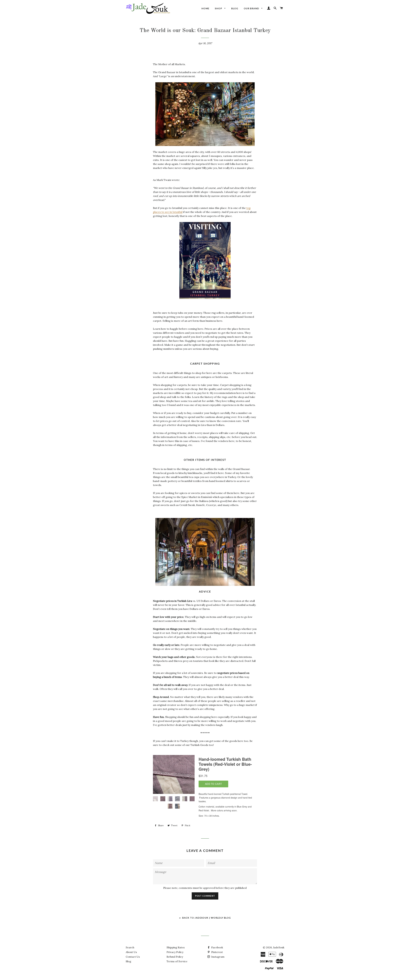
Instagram (217, 956)
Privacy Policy (175, 952)
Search (130, 947)
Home (205, 8)
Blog (234, 8)
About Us (131, 952)
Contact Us (133, 956)
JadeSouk (278, 947)
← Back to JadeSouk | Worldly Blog (205, 917)
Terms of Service (177, 961)
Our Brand (252, 8)
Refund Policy (175, 956)
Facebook (217, 947)
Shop (219, 8)
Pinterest (217, 952)
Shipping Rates (176, 947)
